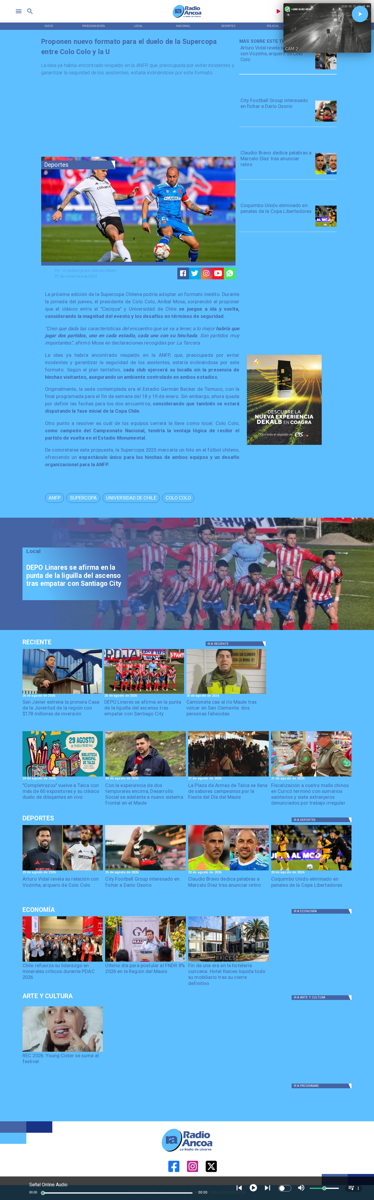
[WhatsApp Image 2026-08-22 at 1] (62, 776)
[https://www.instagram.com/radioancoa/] (206, 273)
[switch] (284, 1188)
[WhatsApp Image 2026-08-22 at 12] (145, 776)
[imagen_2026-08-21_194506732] (228, 776)
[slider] (43, 1193)
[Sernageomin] (62, 961)
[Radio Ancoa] (187, 18)
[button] (54, 498)
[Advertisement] (85, 117)
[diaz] (326, 174)
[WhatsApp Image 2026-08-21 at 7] (311, 776)
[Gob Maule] (145, 961)
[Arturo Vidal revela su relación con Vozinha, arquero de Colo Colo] (326, 69)
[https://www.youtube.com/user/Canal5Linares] (218, 273)
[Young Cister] (62, 1051)
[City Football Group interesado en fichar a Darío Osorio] (326, 121)
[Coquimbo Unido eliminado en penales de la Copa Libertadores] (326, 226)
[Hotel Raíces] (228, 961)
